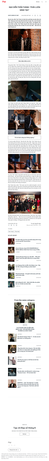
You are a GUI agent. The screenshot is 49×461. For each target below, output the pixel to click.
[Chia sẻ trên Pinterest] (35, 15)
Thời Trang (18, 243)
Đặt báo (37, 1)
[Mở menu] (46, 2)
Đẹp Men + (20, 334)
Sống (17, 260)
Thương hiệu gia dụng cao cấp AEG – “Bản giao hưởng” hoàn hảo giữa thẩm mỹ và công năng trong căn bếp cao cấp (27, 258)
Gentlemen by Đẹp (13, 15)
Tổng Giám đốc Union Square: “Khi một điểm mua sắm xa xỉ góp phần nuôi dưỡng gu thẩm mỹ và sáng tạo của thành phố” (28, 350)
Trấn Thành (11, 231)
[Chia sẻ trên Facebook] (32, 15)
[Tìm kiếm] (42, 2)
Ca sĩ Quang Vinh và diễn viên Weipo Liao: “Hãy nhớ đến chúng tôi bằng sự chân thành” (25, 329)
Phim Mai (17, 231)
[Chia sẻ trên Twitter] (37, 15)
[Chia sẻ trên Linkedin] (40, 15)
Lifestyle (18, 286)
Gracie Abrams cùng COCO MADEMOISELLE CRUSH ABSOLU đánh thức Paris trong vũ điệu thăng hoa (27, 250)
